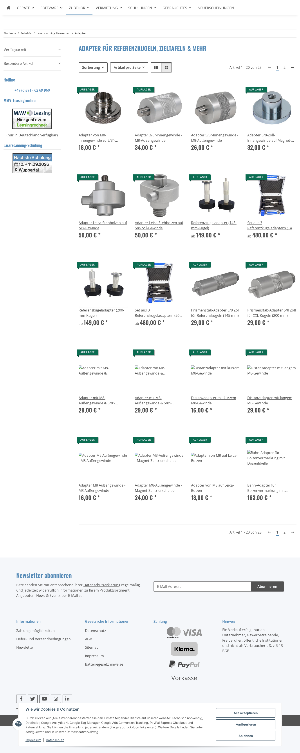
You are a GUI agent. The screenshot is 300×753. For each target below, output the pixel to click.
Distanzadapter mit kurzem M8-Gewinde (213, 400)
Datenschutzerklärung (101, 585)
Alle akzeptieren (246, 713)
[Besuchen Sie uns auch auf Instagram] (56, 699)
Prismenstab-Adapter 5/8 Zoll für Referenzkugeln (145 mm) (215, 313)
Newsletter (25, 647)
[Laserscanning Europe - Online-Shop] (9, 8)
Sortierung (91, 67)
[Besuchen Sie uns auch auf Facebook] (21, 699)
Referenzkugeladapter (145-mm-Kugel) (214, 225)
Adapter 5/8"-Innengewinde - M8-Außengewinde (214, 138)
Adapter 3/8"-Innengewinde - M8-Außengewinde (158, 138)
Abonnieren (267, 586)
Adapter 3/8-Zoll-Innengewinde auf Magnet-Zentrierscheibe (269, 138)
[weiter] (292, 67)
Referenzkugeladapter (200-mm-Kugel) (101, 313)
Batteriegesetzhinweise (104, 664)
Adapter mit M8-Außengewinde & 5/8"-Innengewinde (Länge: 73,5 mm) (157, 400)
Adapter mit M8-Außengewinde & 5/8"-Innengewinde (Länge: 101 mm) (100, 400)
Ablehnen (246, 736)
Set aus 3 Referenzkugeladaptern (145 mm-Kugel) (270, 225)
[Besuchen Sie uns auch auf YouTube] (44, 699)
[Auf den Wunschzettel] (120, 91)
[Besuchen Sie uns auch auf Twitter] (33, 699)
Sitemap (92, 647)
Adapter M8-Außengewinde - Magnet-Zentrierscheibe (158, 488)
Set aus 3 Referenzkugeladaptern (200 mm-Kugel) (158, 313)
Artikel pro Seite (127, 67)
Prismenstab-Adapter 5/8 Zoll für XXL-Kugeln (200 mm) (271, 313)
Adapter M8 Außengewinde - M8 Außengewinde (102, 488)
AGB (88, 639)
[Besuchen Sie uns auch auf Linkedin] (67, 699)
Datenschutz (55, 740)
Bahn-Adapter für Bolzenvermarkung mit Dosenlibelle (266, 488)
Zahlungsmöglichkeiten (35, 630)
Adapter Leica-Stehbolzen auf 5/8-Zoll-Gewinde (159, 225)
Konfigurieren (245, 724)
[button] (156, 67)
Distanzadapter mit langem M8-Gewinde (269, 400)
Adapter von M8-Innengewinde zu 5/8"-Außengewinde (97, 138)
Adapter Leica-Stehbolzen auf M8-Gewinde (103, 225)
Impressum (33, 740)
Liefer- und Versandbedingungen (43, 639)
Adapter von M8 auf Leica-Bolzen (212, 488)
